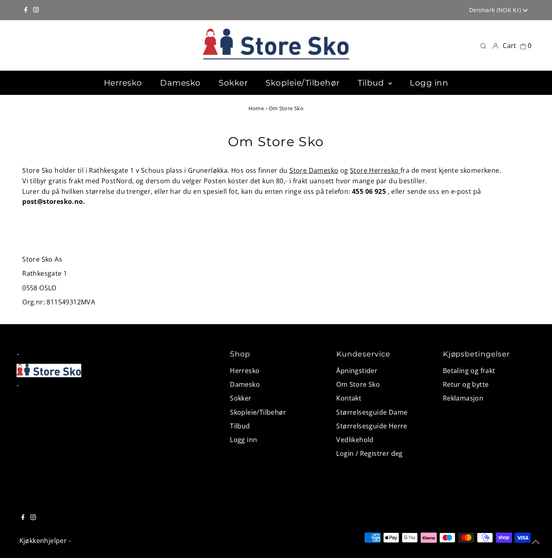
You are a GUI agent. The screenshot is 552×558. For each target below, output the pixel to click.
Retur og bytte (466, 384)
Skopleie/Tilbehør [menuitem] (302, 83)
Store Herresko (375, 170)
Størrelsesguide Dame (371, 412)
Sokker (240, 398)
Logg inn (243, 439)
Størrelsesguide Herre (371, 426)
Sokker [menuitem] (233, 83)
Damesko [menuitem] (180, 83)
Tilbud (240, 426)
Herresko (244, 370)
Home (256, 108)
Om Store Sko (358, 384)
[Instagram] (36, 10)
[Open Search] (483, 45)
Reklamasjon (463, 398)
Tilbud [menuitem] (372, 83)
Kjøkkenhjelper (43, 540)
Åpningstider (356, 370)
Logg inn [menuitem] (429, 83)
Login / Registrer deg (369, 453)
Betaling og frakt (469, 370)
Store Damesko (313, 170)
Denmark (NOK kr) (496, 10)
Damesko (245, 384)
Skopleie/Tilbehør (258, 412)
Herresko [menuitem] (123, 83)
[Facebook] (25, 10)
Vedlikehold (354, 439)
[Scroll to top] (536, 542)
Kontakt (348, 398)
